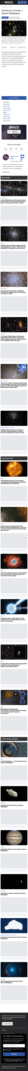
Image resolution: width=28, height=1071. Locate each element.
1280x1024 (7, 108)
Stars (10, 6)
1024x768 (6, 106)
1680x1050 (7, 118)
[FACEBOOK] (21, 155)
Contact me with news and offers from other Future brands (14, 1050)
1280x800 (6, 114)
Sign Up (14, 1054)
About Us (4, 1030)
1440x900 (6, 116)
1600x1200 (7, 110)
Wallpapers (5, 17)
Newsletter (23, 47)
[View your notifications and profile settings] (22, 2)
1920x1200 (7, 120)
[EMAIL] (21, 159)
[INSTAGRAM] (21, 157)
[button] (25, 2)
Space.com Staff (15, 17)
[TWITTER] (23, 155)
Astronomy (4, 6)
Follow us (14, 47)
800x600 (6, 104)
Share (5, 47)
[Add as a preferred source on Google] (7, 1023)
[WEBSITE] (23, 157)
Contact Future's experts (8, 1033)
